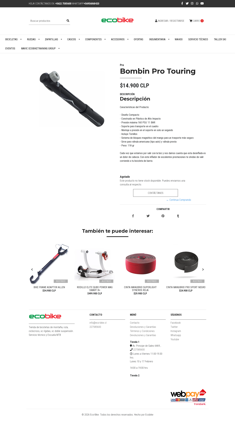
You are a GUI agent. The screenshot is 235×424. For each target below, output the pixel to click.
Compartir (163, 209)
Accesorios (118, 39)
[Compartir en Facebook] (133, 216)
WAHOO (179, 39)
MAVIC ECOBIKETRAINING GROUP (38, 48)
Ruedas (31, 39)
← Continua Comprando (178, 199)
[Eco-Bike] (117, 20)
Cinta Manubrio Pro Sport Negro (185, 287)
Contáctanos (155, 192)
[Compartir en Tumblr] (178, 216)
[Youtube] (202, 3)
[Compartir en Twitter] (148, 216)
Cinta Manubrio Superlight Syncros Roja (140, 289)
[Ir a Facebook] (182, 3)
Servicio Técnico (198, 39)
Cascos (71, 39)
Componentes (93, 39)
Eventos (10, 48)
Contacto (134, 322)
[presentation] (32, 269)
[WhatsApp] (197, 3)
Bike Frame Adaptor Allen (49, 287)
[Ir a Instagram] (192, 3)
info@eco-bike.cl (98, 322)
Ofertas (138, 39)
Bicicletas (11, 39)
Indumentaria (157, 39)
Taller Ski (220, 39)
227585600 (95, 326)
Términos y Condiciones (142, 331)
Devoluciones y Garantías (143, 326)
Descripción (127, 94)
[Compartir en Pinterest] (162, 216)
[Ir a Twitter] (187, 3)
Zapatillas (51, 39)
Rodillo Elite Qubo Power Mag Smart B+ (95, 289)
